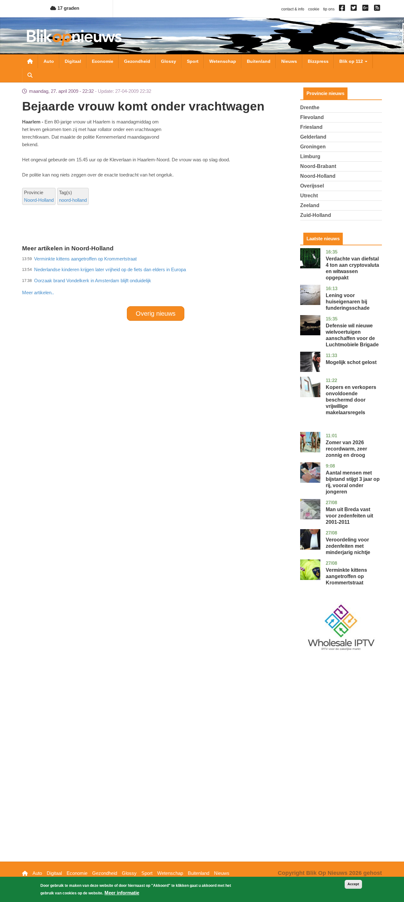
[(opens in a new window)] (343, 9)
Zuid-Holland (315, 215)
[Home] (74, 37)
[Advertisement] (155, 278)
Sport (193, 61)
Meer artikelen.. (38, 292)
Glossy (168, 61)
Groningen (313, 146)
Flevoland (312, 117)
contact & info (292, 9)
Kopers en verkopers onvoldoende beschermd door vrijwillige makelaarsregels (351, 400)
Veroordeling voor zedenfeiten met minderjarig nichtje (348, 546)
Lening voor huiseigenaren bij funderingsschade (348, 302)
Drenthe (309, 107)
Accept (353, 884)
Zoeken (30, 75)
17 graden (67, 8)
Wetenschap (222, 61)
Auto (49, 61)
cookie (313, 9)
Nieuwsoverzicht (30, 61)
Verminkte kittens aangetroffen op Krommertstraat (346, 576)
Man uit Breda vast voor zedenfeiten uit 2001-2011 (349, 516)
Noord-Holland (39, 200)
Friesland (311, 127)
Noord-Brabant (318, 166)
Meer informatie (121, 892)
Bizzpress (318, 61)
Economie (102, 61)
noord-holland (73, 200)
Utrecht (309, 195)
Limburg (310, 156)
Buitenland (258, 61)
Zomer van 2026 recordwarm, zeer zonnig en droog (346, 449)
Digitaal (73, 61)
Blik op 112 (351, 61)
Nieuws (289, 61)
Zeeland (309, 205)
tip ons (329, 9)
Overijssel (312, 185)
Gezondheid (137, 61)
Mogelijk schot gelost (351, 362)
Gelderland (313, 137)
